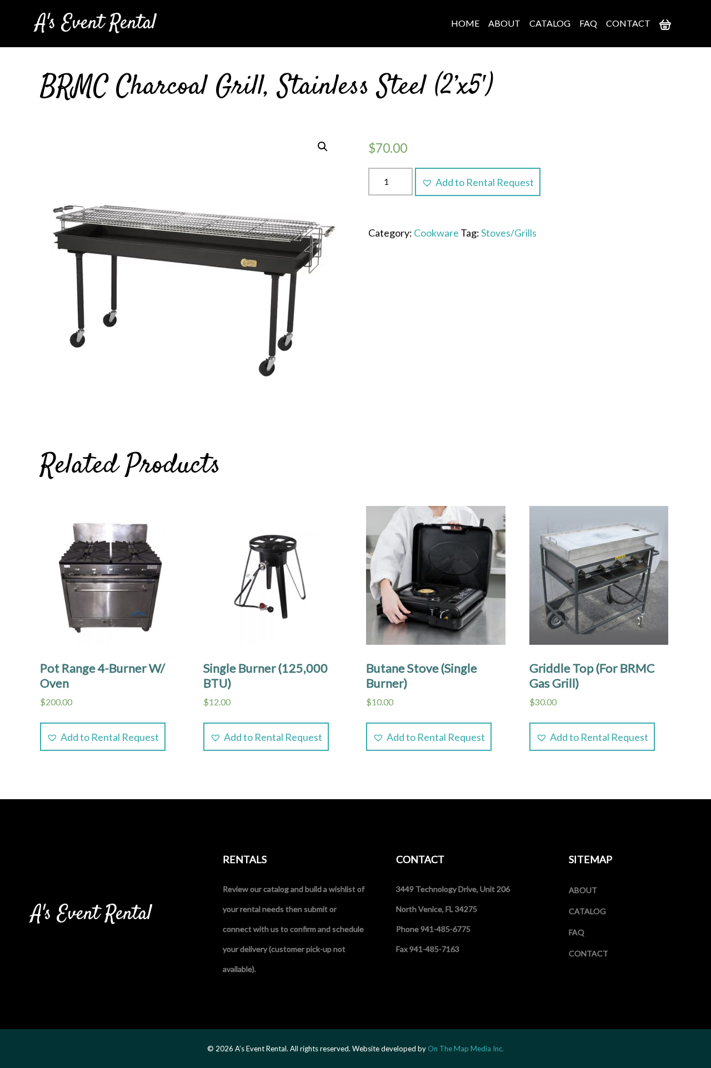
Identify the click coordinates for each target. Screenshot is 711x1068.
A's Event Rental (96, 23)
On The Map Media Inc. (466, 1048)
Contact (628, 23)
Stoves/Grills (509, 233)
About (504, 23)
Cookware (436, 233)
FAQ (588, 23)
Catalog (549, 23)
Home (465, 23)
